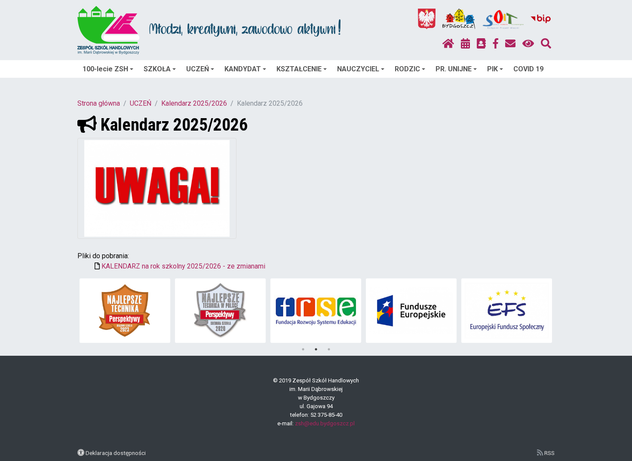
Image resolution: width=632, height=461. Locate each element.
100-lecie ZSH (105, 69)
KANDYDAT (242, 69)
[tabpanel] (125, 310)
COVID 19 (528, 69)
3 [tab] (329, 349)
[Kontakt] (510, 44)
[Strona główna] (448, 44)
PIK (492, 69)
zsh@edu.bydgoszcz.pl (325, 423)
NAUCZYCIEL (358, 69)
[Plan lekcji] (465, 44)
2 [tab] (316, 349)
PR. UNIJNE (454, 69)
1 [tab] (303, 349)
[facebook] (495, 44)
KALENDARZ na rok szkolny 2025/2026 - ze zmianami (183, 266)
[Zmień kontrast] (528, 44)
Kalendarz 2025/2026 (194, 103)
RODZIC (407, 69)
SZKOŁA (157, 69)
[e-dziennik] (481, 44)
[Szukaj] (546, 44)
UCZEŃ (197, 69)
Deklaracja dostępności (116, 452)
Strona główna (98, 103)
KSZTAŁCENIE (299, 69)
